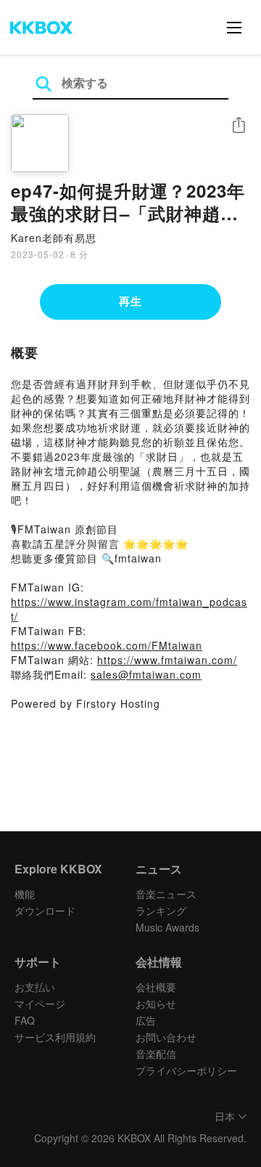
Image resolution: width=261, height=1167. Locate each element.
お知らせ (156, 1003)
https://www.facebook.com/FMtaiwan (106, 645)
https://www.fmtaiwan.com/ (167, 660)
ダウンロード (44, 910)
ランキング (161, 910)
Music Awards (167, 927)
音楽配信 (156, 1053)
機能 (24, 894)
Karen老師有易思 (53, 237)
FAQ (24, 1020)
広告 (146, 1020)
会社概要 (156, 987)
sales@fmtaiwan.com (146, 674)
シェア (238, 125)
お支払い (34, 987)
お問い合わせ (166, 1037)
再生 (130, 301)
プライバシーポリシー (186, 1070)
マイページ (39, 1003)
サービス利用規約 (55, 1037)
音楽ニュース (166, 894)
